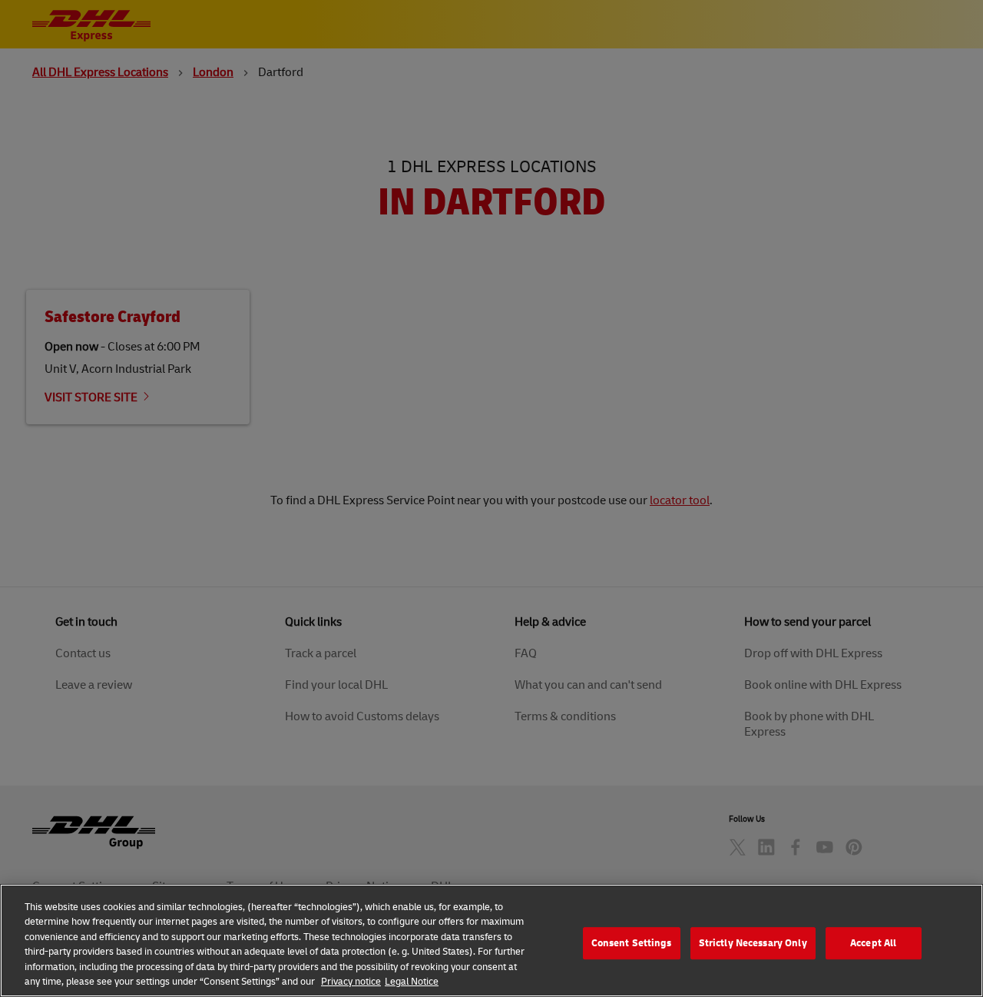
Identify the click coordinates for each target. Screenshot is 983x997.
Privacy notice (351, 981)
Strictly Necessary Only (753, 943)
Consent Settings (631, 943)
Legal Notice (412, 981)
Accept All (873, 943)
